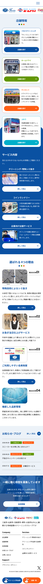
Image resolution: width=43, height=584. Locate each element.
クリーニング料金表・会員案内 (31, 543)
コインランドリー (28, 549)
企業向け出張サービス (29, 553)
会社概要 (5, 537)
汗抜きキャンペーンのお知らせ (14, 458)
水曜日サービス (29, 466)
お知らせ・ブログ (7, 550)
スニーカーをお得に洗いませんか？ (16, 446)
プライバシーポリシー (9, 565)
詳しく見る (22, 189)
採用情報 (21, 504)
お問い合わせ (6, 555)
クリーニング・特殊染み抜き (31, 537)
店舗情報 (5, 542)
